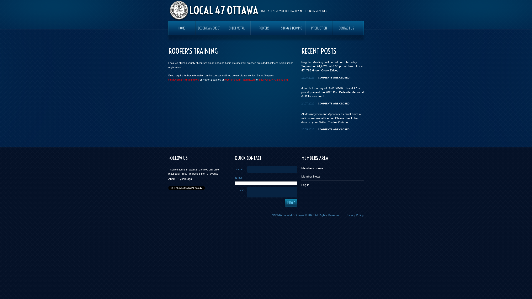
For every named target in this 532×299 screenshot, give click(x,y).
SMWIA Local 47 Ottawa (288, 215)
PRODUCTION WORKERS (319, 30)
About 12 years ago (180, 177)
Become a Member (209, 28)
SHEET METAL (237, 28)
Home (182, 28)
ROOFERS (264, 28)
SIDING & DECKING (291, 28)
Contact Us (346, 28)
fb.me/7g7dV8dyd (208, 172)
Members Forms (312, 168)
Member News (310, 176)
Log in (305, 184)
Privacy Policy (355, 215)
